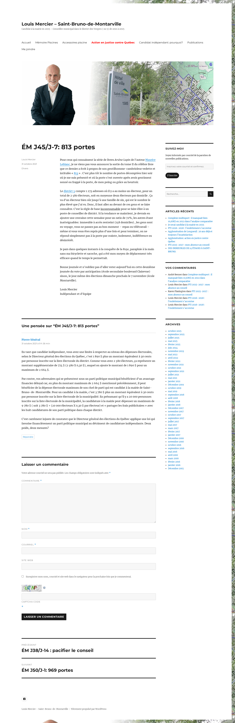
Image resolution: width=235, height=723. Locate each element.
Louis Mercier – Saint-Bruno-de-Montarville (71, 24)
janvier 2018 (174, 404)
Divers (25, 168)
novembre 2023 (176, 351)
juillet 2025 (173, 337)
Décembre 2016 (176, 438)
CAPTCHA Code (31, 601)
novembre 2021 (176, 364)
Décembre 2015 (176, 468)
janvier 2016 (174, 465)
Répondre (28, 437)
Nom (26, 529)
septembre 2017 (176, 418)
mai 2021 (172, 378)
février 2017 (174, 431)
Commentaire (32, 480)
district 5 (69, 191)
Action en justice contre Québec (113, 42)
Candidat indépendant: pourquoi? (161, 42)
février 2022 (174, 361)
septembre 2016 (176, 448)
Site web (27, 560)
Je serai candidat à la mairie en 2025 (186, 224)
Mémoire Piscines (46, 42)
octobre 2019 (174, 388)
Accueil (26, 42)
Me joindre (28, 49)
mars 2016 (173, 458)
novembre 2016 (176, 441)
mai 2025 (172, 341)
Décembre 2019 (176, 384)
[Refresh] (44, 587)
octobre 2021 (174, 368)
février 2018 (174, 401)
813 (76, 173)
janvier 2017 (174, 435)
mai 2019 (172, 391)
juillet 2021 (173, 374)
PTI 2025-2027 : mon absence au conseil (188, 245)
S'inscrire (172, 175)
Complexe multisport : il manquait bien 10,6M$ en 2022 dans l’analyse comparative (190, 278)
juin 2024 (173, 347)
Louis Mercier (28, 159)
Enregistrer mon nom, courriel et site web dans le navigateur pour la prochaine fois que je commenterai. (78, 576)
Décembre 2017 (176, 408)
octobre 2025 (174, 331)
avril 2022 (173, 358)
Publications (195, 42)
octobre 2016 (174, 445)
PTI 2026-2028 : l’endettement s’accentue (189, 228)
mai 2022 (172, 354)
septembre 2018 (176, 394)
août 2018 (173, 398)
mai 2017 (172, 425)
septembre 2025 (176, 334)
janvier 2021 (174, 381)
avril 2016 (173, 455)
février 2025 (174, 344)
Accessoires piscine (74, 42)
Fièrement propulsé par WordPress (88, 709)
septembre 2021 (176, 371)
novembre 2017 (176, 411)
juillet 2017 (173, 421)
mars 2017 (173, 428)
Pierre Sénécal (31, 339)
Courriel (29, 544)
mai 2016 (172, 451)
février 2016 (174, 461)
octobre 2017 (174, 415)
